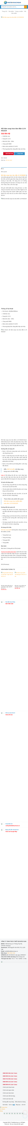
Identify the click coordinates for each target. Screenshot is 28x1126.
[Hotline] (25, 1112)
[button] (2, 2)
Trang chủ (4, 11)
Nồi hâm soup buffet (6, 529)
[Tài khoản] (22, 2)
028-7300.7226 (11, 953)
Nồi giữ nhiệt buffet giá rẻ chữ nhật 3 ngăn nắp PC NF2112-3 (7, 587)
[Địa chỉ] (25, 1119)
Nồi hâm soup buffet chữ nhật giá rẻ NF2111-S (20, 586)
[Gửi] (25, 6)
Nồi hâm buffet (9, 160)
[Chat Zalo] (25, 1116)
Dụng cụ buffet (19, 11)
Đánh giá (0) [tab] (4, 171)
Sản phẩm (11, 11)
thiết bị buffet (11, 469)
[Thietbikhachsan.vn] (12, 2)
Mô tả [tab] (2, 168)
